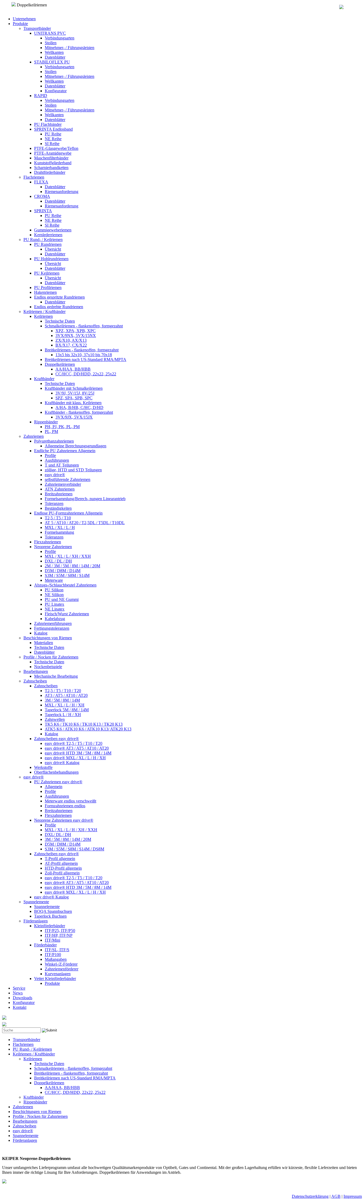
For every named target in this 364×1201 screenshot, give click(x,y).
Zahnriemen (33, 436)
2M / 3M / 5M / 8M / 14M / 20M (72, 566)
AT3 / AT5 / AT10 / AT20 (66, 695)
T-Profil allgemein (60, 858)
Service (19, 988)
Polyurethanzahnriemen (54, 441)
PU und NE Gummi (62, 599)
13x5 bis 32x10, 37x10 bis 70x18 (83, 354)
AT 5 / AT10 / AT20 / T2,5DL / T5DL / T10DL (85, 522)
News (18, 993)
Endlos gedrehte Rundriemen (58, 306)
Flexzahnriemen (47, 542)
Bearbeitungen (35, 671)
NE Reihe (53, 138)
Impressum (352, 1196)
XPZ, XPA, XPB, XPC (75, 330)
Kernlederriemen (48, 234)
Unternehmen (24, 19)
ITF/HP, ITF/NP (58, 935)
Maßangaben (56, 959)
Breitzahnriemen (58, 494)
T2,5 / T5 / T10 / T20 (63, 690)
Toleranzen (54, 503)
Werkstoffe (43, 767)
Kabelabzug (55, 618)
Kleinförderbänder (49, 925)
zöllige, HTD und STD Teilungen (73, 470)
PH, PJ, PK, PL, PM (62, 426)
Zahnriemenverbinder (63, 484)
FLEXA (41, 182)
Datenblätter (55, 57)
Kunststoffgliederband (52, 162)
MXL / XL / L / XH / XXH (68, 556)
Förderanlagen (35, 921)
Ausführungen (57, 460)
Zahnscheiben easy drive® (56, 738)
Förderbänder (45, 945)
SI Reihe (52, 143)
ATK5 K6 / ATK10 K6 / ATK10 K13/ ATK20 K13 (88, 729)
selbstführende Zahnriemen (67, 479)
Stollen (50, 43)
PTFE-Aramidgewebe (52, 153)
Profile (50, 455)
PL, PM (51, 431)
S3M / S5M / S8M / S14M (67, 575)
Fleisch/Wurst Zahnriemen (67, 614)
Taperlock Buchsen (50, 916)
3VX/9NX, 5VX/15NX (75, 335)
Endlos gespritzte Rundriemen (59, 297)
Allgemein (53, 786)
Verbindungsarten (59, 38)
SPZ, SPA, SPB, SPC (73, 398)
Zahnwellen (55, 719)
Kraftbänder (44, 378)
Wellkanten (54, 52)
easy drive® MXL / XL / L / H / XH (75, 758)
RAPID (40, 95)
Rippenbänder (46, 422)
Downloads (22, 997)
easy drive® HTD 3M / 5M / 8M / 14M (78, 753)
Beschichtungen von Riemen (47, 638)
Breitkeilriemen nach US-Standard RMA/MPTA (85, 359)
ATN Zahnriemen (60, 489)
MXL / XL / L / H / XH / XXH (71, 830)
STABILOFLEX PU (52, 62)
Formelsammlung (59, 532)
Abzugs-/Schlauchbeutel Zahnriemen (65, 585)
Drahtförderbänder (49, 172)
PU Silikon (54, 590)
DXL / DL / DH (58, 561)
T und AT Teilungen (62, 465)
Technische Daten (60, 321)
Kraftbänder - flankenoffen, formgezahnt (79, 412)
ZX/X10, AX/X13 (71, 340)
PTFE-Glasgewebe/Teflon (56, 148)
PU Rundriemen (48, 244)
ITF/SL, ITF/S (57, 949)
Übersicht (53, 249)
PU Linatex (54, 604)
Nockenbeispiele (48, 666)
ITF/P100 (53, 954)
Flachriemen (33, 177)
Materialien (43, 642)
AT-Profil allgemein (61, 863)
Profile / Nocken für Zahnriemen (50, 657)
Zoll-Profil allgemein (62, 873)
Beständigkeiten (58, 508)
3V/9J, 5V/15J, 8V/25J (74, 393)
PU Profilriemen (48, 287)
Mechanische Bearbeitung (56, 676)
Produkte (20, 23)
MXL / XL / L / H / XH (64, 705)
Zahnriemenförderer (61, 969)
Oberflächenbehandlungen (56, 772)
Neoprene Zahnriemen (53, 546)
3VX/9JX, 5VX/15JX (74, 417)
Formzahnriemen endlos (65, 806)
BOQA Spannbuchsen (53, 911)
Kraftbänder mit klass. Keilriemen (73, 402)
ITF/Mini (52, 940)
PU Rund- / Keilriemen (43, 239)
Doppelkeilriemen (60, 364)
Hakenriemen (45, 292)
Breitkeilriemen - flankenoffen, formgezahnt (82, 350)
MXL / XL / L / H (60, 527)
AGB (336, 1196)
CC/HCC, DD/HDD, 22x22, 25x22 (85, 374)
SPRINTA (43, 210)
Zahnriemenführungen (53, 623)
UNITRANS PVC (50, 33)
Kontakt (19, 1007)
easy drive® (55, 474)
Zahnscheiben (35, 681)
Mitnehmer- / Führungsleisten (69, 47)
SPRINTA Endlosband (53, 129)
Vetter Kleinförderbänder (55, 978)
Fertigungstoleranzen (51, 628)
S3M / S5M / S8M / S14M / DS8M (74, 849)
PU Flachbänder (48, 124)
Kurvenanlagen (58, 973)
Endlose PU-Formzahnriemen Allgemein (68, 513)
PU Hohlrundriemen (51, 258)
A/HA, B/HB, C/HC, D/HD (79, 407)
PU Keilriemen (46, 273)
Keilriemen (43, 316)
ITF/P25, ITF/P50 (60, 930)
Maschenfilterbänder (51, 158)
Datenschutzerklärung (310, 1196)
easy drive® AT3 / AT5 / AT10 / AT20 (77, 748)
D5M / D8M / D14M (62, 570)
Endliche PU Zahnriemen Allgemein (64, 450)
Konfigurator (56, 91)
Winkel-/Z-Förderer (61, 964)
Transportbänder (37, 28)
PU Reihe (53, 134)
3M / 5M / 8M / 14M (62, 700)
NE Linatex (54, 609)
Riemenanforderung (61, 191)
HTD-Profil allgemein (63, 868)
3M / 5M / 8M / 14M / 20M (68, 839)
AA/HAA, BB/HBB (73, 369)
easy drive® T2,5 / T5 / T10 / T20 (73, 743)
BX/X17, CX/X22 (71, 345)
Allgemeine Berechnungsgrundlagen (75, 446)
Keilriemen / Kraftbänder (44, 311)
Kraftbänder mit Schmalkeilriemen (74, 388)
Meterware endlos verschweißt (70, 801)
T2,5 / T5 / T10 (58, 518)
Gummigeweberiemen (52, 230)
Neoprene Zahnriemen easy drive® (63, 820)
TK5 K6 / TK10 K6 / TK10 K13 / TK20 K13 (84, 724)
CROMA (42, 196)
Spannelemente (36, 901)
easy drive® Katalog (62, 762)
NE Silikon (54, 594)
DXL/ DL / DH (58, 834)
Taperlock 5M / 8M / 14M (67, 710)
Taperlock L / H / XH (63, 714)
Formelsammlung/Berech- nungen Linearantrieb (85, 498)
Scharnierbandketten (51, 167)
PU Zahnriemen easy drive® (58, 782)
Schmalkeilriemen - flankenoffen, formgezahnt (84, 326)
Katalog (40, 633)
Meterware (54, 580)
